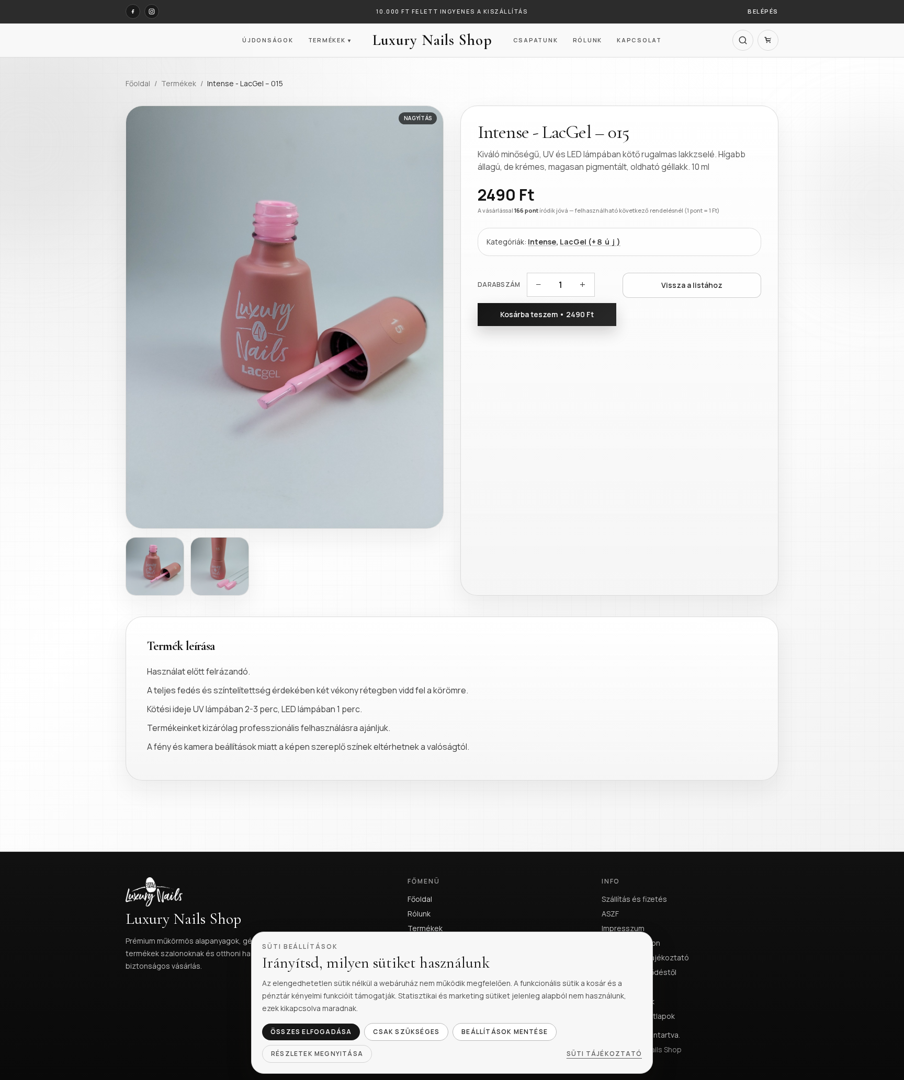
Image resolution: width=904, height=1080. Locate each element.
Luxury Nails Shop (432, 40)
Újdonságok (267, 40)
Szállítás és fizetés (634, 899)
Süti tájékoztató (604, 1054)
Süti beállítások (628, 1001)
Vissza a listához (691, 285)
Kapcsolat (639, 40)
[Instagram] (151, 11)
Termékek (330, 40)
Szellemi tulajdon (631, 943)
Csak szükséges (406, 1031)
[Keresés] (742, 40)
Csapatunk (535, 40)
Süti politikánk (625, 987)
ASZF (610, 914)
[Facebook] (133, 11)
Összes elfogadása (311, 1031)
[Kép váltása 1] (155, 566)
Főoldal (138, 83)
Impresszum (623, 928)
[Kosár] (768, 40)
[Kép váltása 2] (219, 566)
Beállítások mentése (504, 1031)
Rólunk (588, 40)
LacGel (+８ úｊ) (590, 242)
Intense (542, 242)
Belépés (763, 11)
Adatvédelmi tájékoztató (645, 957)
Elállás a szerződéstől (639, 972)
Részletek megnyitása (317, 1053)
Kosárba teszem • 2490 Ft (547, 314)
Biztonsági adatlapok (638, 1016)
